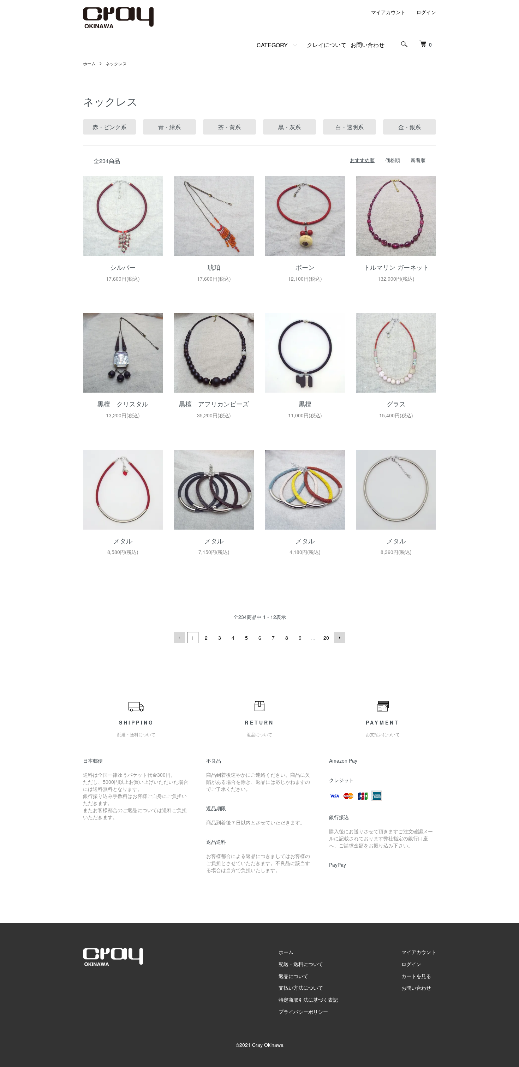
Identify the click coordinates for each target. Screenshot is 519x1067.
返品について (293, 975)
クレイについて (326, 45)
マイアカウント (388, 12)
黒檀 (305, 403)
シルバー (123, 267)
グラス (396, 403)
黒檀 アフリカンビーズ (214, 403)
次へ (339, 637)
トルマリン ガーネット (396, 267)
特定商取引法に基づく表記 (308, 999)
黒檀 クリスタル (122, 403)
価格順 (392, 159)
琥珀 (214, 267)
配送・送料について (301, 963)
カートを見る (416, 975)
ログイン (426, 12)
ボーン (305, 267)
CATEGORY (272, 45)
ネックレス (116, 63)
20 (326, 637)
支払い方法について (301, 987)
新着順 (418, 159)
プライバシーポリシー (303, 1011)
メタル (122, 540)
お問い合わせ (367, 45)
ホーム (89, 63)
